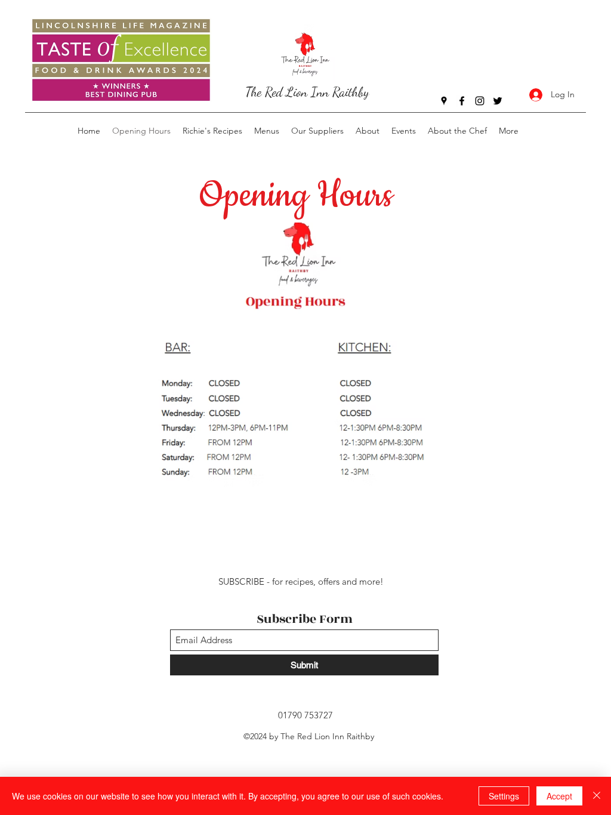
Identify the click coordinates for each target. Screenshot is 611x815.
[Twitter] (498, 101)
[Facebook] (462, 101)
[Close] (597, 795)
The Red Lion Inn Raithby (307, 92)
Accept (559, 796)
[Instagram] (480, 101)
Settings (504, 796)
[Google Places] (444, 101)
